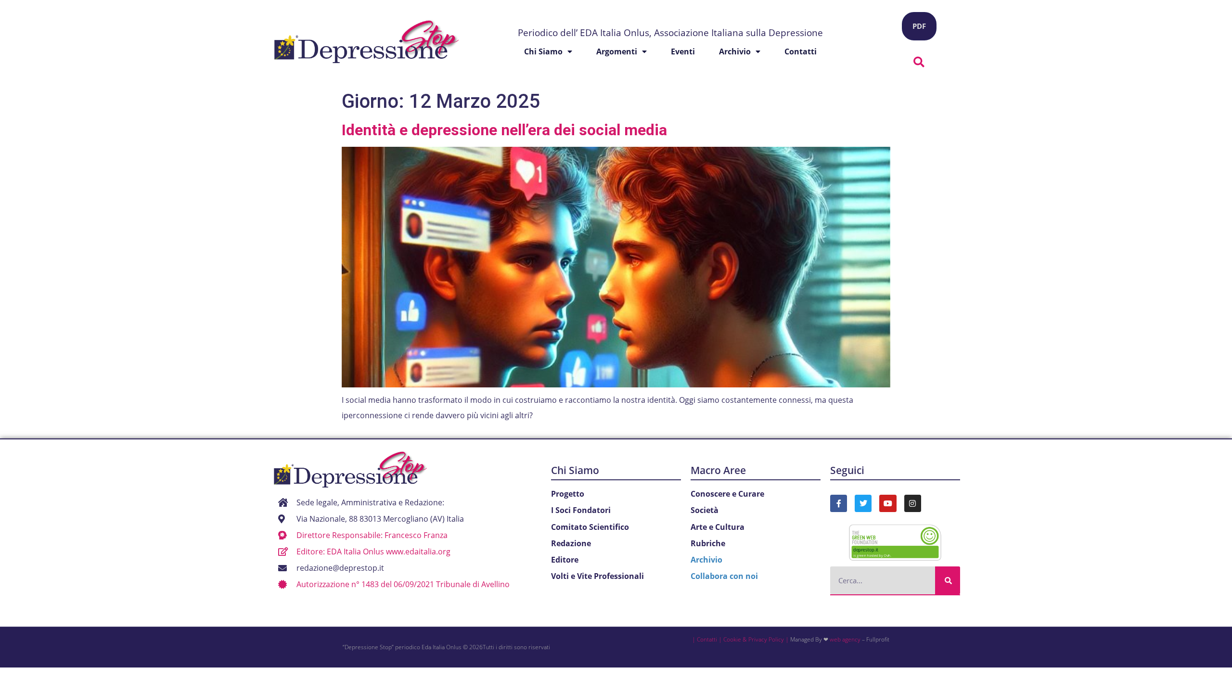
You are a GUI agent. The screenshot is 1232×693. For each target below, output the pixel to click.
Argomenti (616, 51)
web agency (845, 639)
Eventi (683, 51)
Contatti (800, 51)
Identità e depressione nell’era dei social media (504, 130)
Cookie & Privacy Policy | (756, 639)
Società (705, 510)
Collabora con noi (724, 576)
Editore (564, 559)
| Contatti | (707, 639)
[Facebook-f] (838, 503)
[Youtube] (887, 503)
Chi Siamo (575, 470)
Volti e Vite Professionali (597, 576)
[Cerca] (947, 580)
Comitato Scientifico (590, 527)
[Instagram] (912, 503)
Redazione (571, 543)
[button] (919, 62)
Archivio (735, 51)
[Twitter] (863, 503)
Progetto (567, 493)
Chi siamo (543, 51)
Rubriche (708, 543)
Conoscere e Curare (727, 493)
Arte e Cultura (717, 527)
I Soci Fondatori (581, 510)
